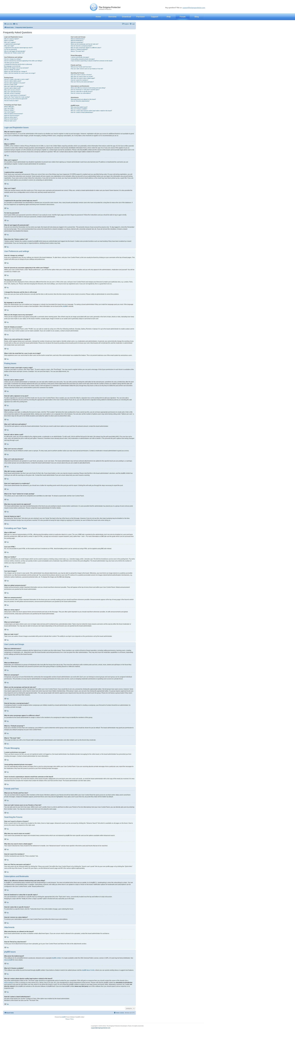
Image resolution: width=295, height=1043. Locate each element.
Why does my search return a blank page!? (83, 78)
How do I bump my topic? (11, 100)
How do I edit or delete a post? (12, 81)
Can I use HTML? (9, 108)
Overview (112, 17)
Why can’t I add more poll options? (13, 86)
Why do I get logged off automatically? (14, 51)
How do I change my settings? (12, 59)
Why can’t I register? (10, 42)
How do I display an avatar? (12, 69)
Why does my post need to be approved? (15, 98)
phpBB (65, 306)
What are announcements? (11, 115)
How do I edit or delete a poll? (12, 88)
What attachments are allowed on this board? (83, 99)
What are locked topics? (11, 119)
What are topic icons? (10, 120)
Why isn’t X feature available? (79, 109)
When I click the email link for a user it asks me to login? (19, 73)
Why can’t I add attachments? (12, 91)
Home (98, 17)
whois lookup (8, 982)
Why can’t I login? (9, 45)
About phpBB (8, 960)
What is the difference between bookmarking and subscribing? (88, 88)
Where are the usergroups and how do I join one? (84, 44)
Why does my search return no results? (82, 76)
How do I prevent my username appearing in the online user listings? (23, 60)
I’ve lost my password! (10, 49)
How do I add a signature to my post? (14, 83)
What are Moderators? (77, 40)
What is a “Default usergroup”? (79, 49)
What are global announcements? (13, 113)
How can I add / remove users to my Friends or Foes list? (87, 68)
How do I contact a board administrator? (82, 112)
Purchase (140, 17)
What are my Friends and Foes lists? (81, 67)
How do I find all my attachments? (80, 101)
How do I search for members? (79, 80)
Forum (183, 17)
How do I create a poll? (10, 84)
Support (154, 17)
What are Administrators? (78, 38)
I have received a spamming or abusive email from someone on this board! (91, 60)
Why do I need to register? (11, 38)
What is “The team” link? (77, 51)
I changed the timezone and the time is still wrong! (18, 64)
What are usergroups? (77, 42)
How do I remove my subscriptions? (81, 93)
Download (126, 17)
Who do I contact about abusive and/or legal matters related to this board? (91, 110)
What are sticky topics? (10, 117)
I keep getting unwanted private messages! (83, 59)
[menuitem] (15, 24)
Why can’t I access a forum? (12, 90)
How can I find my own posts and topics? (82, 81)
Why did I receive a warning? (12, 93)
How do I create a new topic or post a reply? (16, 79)
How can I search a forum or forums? (81, 74)
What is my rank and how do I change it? (15, 71)
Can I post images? (9, 112)
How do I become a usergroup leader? (81, 45)
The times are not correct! (11, 62)
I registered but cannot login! (12, 44)
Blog (197, 17)
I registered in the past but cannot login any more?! (18, 47)
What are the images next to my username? (16, 68)
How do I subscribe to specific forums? (82, 91)
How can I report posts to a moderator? (15, 95)
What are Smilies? (9, 110)
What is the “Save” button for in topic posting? (17, 97)
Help (169, 17)
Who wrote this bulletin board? (79, 107)
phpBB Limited (56, 958)
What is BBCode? (9, 106)
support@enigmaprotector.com (194, 8)
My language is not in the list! (12, 66)
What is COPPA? (9, 40)
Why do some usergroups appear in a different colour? (86, 47)
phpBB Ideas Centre (88, 970)
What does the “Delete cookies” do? (14, 53)
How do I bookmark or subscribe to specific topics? (85, 89)
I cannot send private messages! (80, 57)
